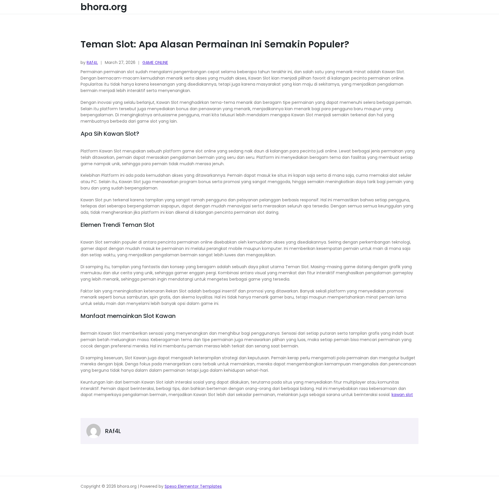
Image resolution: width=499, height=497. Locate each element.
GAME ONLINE (155, 62)
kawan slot (402, 394)
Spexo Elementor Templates (193, 486)
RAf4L (92, 62)
